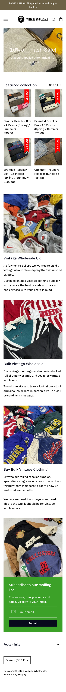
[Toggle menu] (6, 19)
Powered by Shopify (15, 674)
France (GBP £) (15, 660)
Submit (33, 623)
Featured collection (20, 85)
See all (54, 85)
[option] (33, 50)
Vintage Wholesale (35, 671)
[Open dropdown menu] (57, 644)
